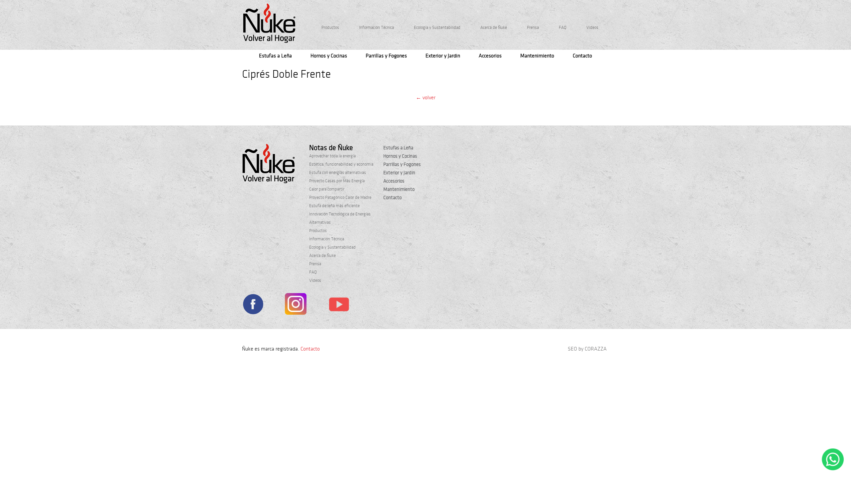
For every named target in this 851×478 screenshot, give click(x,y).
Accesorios (490, 56)
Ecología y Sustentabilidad (437, 27)
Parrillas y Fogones (386, 56)
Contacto (582, 56)
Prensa (533, 27)
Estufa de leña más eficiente (334, 205)
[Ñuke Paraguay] (269, 23)
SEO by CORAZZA (587, 349)
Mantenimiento (537, 56)
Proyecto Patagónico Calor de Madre (340, 197)
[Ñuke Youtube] (338, 305)
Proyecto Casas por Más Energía (337, 181)
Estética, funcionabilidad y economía (341, 164)
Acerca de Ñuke (493, 27)
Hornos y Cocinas (328, 56)
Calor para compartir (326, 189)
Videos (592, 27)
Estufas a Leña (275, 56)
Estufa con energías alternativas (337, 172)
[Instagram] (295, 305)
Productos (330, 27)
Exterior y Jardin (443, 56)
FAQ (562, 27)
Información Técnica (376, 27)
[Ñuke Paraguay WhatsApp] (832, 469)
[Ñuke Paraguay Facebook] (253, 305)
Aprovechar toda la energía (332, 156)
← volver (425, 98)
